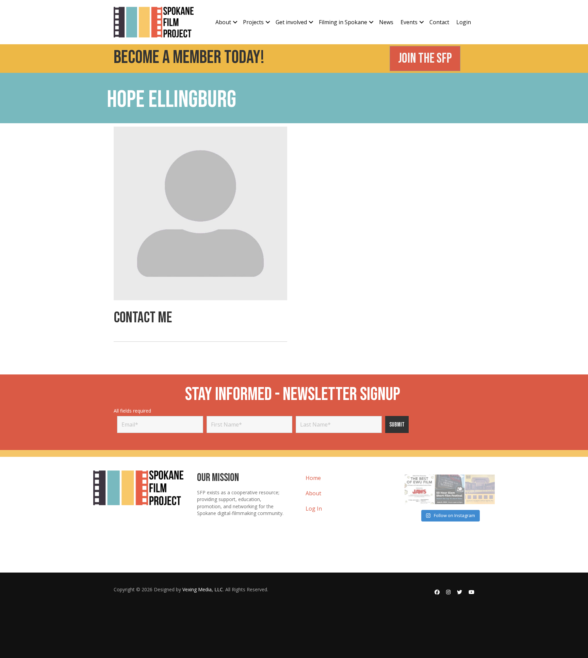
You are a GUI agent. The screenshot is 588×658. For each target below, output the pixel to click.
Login (463, 22)
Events (409, 22)
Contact (439, 22)
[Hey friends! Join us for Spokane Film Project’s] (480, 489)
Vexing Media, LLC (202, 589)
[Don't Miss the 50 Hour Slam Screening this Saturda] (449, 489)
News (386, 22)
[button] (235, 22)
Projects (253, 22)
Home (313, 478)
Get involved (291, 22)
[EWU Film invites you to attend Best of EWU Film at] (419, 489)
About (223, 22)
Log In (314, 508)
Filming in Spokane (343, 22)
